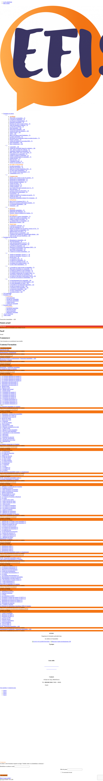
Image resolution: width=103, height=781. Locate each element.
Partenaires (51, 671)
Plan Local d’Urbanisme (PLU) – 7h (19, 201)
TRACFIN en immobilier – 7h (17, 118)
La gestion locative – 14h (16, 292)
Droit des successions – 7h (16, 167)
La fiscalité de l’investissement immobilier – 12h (22, 284)
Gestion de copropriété (12, 303)
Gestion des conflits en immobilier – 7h (20, 218)
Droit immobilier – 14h (15, 128)
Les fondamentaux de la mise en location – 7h (21, 271)
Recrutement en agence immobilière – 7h (20, 216)
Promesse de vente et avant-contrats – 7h (20, 123)
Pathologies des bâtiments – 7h (17, 211)
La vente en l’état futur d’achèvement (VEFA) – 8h (23, 276)
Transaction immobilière (12, 300)
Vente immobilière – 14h (16, 142)
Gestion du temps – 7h (15, 183)
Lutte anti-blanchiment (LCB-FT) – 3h (19, 243)
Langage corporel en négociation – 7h (19, 190)
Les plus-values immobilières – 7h (18, 170)
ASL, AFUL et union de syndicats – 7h (20, 149)
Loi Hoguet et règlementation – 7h (18, 121)
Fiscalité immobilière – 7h (16, 166)
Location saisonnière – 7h (16, 136)
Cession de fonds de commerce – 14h (19, 131)
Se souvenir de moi (67, 772)
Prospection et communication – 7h (19, 179)
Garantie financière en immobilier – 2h (19, 244)
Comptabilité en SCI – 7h (16, 173)
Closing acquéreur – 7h (15, 186)
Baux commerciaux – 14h (16, 144)
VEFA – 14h (13, 134)
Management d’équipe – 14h (17, 222)
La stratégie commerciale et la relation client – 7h (22, 273)
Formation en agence (8, 113)
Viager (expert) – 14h (15, 132)
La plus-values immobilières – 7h (18, 264)
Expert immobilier (11, 311)
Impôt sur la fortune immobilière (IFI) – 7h (20, 169)
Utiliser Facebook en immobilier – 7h (19, 230)
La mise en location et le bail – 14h (18, 286)
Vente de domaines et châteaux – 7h (19, 125)
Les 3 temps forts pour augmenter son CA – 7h (21, 188)
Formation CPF (7, 294)
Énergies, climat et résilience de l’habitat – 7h (21, 213)
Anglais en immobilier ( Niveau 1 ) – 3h (20, 254)
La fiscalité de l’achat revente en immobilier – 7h (22, 267)
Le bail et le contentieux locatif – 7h (19, 261)
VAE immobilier (7, 293)
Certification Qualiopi (51, 658)
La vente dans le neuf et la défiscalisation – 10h (22, 282)
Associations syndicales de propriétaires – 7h (21, 274)
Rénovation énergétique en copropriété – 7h (21, 269)
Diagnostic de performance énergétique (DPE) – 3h (23, 247)
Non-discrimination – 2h (16, 241)
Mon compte (6, 3)
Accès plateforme (7, 2)
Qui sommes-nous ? (52, 655)
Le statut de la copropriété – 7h (17, 260)
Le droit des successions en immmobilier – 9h (21, 277)
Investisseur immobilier (12, 308)
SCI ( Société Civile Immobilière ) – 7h (20, 172)
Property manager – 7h (15, 139)
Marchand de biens (11, 309)
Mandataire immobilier (12, 312)
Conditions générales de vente (51, 649)
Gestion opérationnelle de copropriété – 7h (20, 157)
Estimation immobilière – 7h (17, 122)
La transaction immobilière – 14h (18, 289)
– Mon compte (7, 315)
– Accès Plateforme (8, 314)
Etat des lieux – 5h (14, 257)
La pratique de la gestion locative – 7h (19, 263)
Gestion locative (10, 302)
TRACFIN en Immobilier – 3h (17, 250)
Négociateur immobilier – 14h (17, 129)
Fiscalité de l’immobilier (12, 299)
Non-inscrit (3, 326)
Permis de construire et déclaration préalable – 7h (22, 202)
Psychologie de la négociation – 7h (18, 192)
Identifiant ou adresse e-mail (7, 766)
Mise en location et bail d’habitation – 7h (20, 135)
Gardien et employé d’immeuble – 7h (19, 155)
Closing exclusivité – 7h (16, 185)
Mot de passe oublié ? (5, 778)
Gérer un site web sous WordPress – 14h (20, 235)
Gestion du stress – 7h (15, 196)
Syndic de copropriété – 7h (16, 162)
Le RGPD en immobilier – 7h (17, 119)
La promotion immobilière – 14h (18, 204)
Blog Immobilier (51, 674)
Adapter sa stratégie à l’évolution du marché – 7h (22, 195)
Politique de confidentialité (51, 652)
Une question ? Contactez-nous (8, 687)
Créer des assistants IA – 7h (17, 227)
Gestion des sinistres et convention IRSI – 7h (21, 141)
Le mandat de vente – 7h (16, 258)
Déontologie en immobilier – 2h (18, 240)
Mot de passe (63, 769)
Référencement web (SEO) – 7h (18, 231)
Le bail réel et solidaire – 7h (17, 126)
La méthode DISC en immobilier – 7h (19, 220)
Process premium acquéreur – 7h (18, 182)
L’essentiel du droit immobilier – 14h (19, 287)
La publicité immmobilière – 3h (18, 248)
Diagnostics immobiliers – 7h (17, 210)
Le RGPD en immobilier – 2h (17, 246)
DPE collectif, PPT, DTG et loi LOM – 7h (20, 152)
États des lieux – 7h (15, 159)
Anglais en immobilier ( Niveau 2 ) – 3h (20, 256)
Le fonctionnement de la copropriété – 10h (20, 280)
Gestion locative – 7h (15, 158)
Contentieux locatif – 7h (16, 161)
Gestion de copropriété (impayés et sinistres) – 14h (22, 148)
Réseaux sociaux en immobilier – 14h (19, 233)
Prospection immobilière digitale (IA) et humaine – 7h (23, 198)
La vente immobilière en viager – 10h (19, 283)
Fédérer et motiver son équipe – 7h (18, 219)
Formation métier (7, 305)
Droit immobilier (10, 298)
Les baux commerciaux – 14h (17, 290)
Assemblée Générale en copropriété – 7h (20, 151)
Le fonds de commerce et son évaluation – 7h (21, 270)
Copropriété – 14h (14, 146)
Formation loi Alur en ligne (10, 237)
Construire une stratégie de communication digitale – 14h (24, 234)
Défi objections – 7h (15, 189)
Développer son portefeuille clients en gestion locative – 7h (25, 138)
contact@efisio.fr (53, 685)
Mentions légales (51, 647)
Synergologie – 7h (14, 193)
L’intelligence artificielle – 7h (17, 225)
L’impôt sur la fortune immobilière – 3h (20, 251)
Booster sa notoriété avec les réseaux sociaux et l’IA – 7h (24, 228)
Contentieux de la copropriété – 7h (18, 154)
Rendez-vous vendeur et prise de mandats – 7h (21, 177)
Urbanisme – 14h (14, 205)
